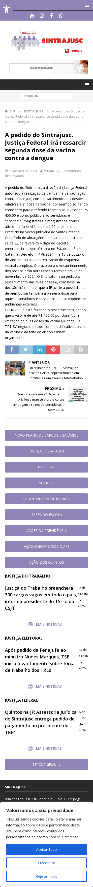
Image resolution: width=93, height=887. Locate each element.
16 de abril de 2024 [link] (23, 171)
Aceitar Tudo (46, 849)
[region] (46, 844)
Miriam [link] (49, 171)
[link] (6, 9)
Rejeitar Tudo (47, 876)
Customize (46, 862)
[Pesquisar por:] (46, 96)
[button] (86, 5)
